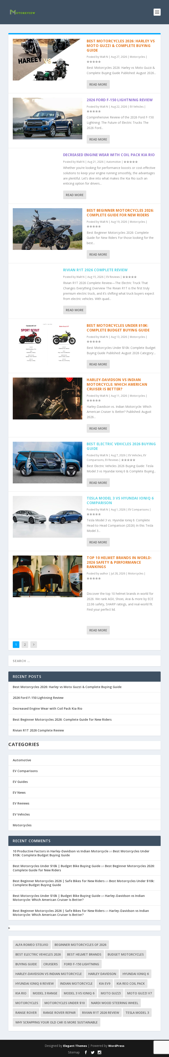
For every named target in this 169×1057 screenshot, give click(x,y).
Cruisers (50, 964)
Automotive (113, 162)
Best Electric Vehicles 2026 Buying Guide (121, 446)
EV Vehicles (136, 107)
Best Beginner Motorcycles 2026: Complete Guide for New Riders (120, 212)
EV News (19, 792)
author (104, 573)
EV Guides (20, 782)
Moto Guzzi (111, 993)
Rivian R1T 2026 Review (100, 1012)
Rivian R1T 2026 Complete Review (95, 270)
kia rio (20, 993)
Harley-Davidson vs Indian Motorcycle (48, 974)
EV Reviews (113, 277)
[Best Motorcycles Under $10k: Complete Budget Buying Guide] (47, 344)
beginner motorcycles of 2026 (80, 945)
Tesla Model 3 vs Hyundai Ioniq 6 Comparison (120, 500)
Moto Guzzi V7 (139, 993)
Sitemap (74, 1052)
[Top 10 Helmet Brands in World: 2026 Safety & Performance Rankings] (47, 576)
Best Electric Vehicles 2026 (38, 954)
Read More (98, 84)
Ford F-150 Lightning (81, 964)
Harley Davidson (102, 974)
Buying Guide (26, 964)
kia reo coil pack (131, 983)
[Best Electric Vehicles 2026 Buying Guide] (47, 462)
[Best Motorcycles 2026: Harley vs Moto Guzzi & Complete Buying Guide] (47, 59)
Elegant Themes (75, 1046)
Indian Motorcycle (76, 983)
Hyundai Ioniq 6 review (34, 983)
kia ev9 (104, 983)
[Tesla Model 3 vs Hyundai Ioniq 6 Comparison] (47, 517)
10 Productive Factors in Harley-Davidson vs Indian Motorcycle (60, 851)
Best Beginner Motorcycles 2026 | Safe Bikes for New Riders (59, 881)
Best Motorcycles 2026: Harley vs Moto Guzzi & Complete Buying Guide (121, 46)
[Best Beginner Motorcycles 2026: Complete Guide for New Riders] (47, 229)
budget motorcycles (126, 954)
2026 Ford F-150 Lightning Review (119, 99)
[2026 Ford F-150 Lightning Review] (47, 118)
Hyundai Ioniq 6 (136, 974)
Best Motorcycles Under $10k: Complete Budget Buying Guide (118, 328)
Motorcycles (137, 57)
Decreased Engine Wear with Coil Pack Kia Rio (109, 154)
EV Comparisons (138, 509)
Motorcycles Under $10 (64, 1003)
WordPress (116, 1046)
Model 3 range (45, 993)
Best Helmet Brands (84, 954)
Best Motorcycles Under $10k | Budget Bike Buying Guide (56, 866)
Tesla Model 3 (137, 1012)
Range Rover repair (59, 1012)
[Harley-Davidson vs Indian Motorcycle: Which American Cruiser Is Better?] (47, 398)
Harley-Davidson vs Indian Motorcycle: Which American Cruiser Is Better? (117, 384)
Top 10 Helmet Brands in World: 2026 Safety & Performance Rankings (119, 562)
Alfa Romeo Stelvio (31, 945)
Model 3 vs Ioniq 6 (79, 993)
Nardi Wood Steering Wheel (114, 1003)
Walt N (104, 57)
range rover (26, 1012)
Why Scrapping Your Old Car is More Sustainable (56, 1022)
